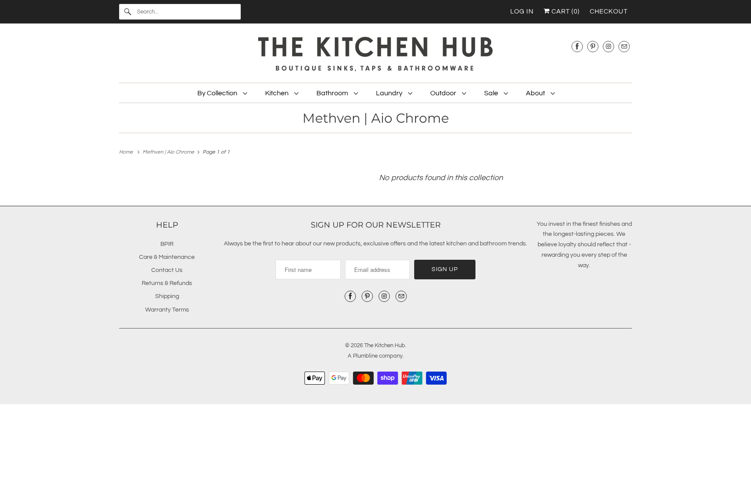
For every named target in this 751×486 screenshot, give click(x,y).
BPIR (166, 244)
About (536, 93)
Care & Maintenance (167, 257)
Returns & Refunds (167, 283)
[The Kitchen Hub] (375, 55)
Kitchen (277, 93)
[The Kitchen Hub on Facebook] (577, 46)
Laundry (390, 93)
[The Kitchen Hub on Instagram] (608, 46)
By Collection (218, 93)
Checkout (609, 11)
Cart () (565, 11)
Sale (491, 93)
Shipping (167, 296)
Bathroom (332, 93)
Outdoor (444, 93)
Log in (522, 11)
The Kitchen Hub (384, 345)
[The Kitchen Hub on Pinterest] (592, 46)
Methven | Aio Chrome (375, 118)
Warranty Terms (167, 310)
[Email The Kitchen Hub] (624, 46)
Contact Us (167, 270)
